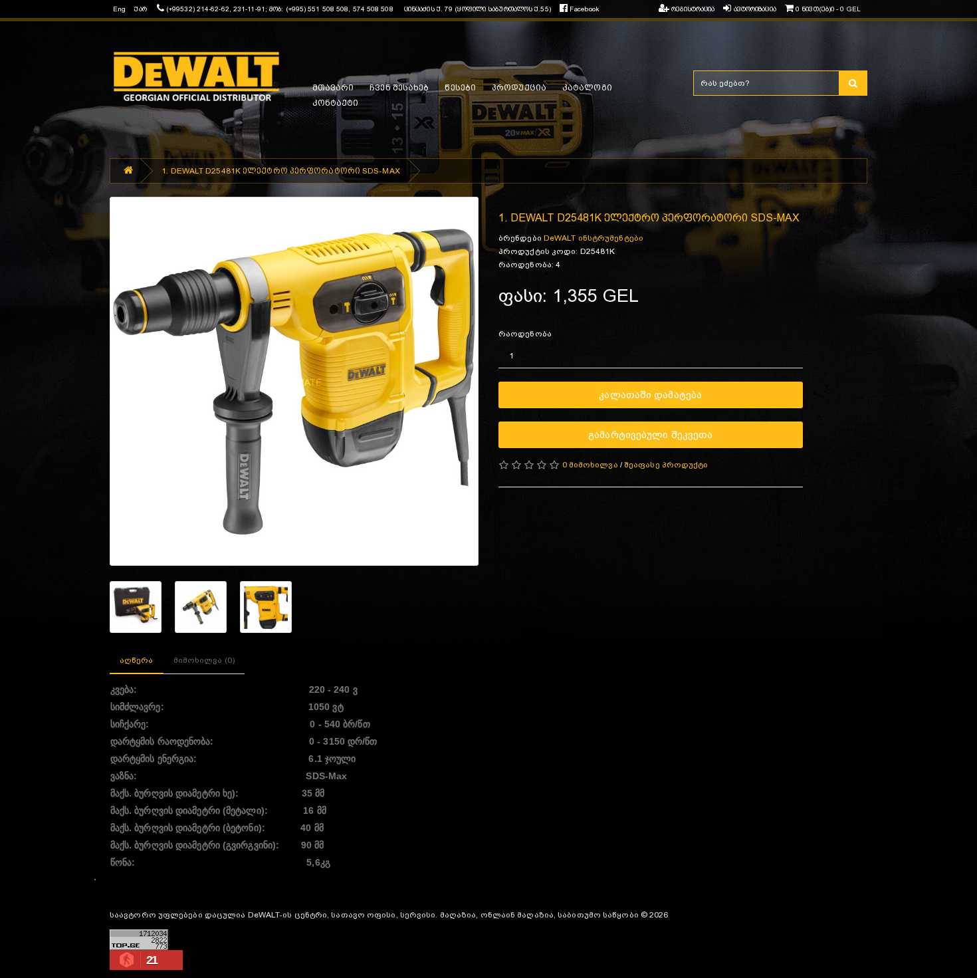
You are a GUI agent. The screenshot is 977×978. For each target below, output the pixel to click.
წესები (460, 87)
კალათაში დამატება (650, 394)
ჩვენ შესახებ (399, 87)
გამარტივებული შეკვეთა (650, 434)
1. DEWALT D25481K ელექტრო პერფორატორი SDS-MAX (281, 171)
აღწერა (137, 660)
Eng (119, 9)
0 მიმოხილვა (590, 464)
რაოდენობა (525, 333)
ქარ (140, 9)
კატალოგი (587, 87)
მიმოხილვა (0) (204, 660)
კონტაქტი (335, 103)
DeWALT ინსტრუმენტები (593, 238)
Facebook (583, 9)
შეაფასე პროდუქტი (666, 464)
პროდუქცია (519, 87)
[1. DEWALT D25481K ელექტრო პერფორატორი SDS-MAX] (294, 381)
